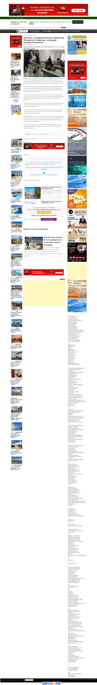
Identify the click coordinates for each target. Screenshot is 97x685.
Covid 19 (29, 27)
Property (34, 27)
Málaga (46, 22)
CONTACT (13, 18)
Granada (41, 22)
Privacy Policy (80, 679)
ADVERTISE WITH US (19, 18)
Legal (84, 679)
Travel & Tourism (47, 27)
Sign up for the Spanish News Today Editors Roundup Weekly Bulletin (44, 162)
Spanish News (22, 27)
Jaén (67, 22)
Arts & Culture (56, 27)
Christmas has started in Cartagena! (41, 134)
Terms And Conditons (73, 679)
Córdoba (58, 22)
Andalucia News (14, 27)
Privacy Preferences (29, 679)
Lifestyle (40, 27)
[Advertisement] (44, 293)
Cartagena (57, 47)
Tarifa (70, 22)
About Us (87, 679)
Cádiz (49, 22)
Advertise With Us (93, 679)
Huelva (63, 22)
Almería (36, 22)
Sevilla (53, 22)
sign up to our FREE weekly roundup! (46, 175)
